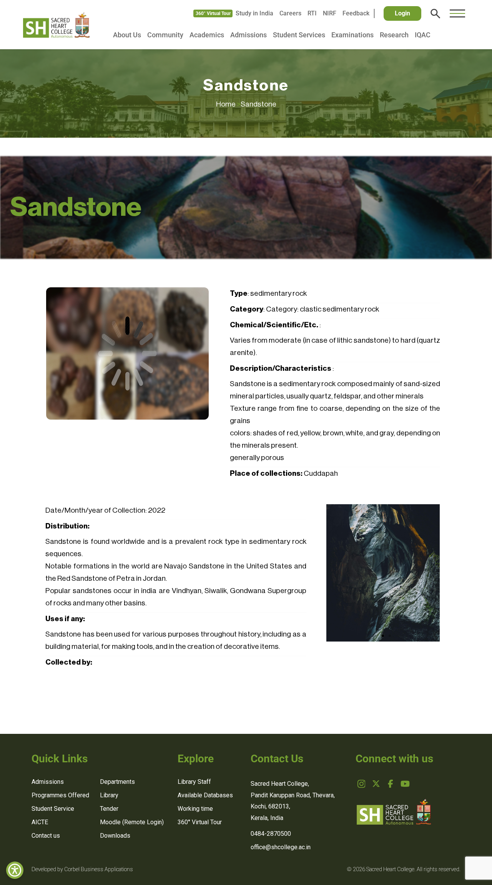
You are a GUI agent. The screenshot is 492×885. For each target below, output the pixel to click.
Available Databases (205, 795)
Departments (117, 781)
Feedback (355, 13)
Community (165, 35)
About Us (127, 35)
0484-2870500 (271, 833)
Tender (109, 808)
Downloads (115, 835)
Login (402, 13)
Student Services (299, 35)
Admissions (248, 35)
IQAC (422, 35)
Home (228, 104)
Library (109, 795)
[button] (376, 636)
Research (394, 35)
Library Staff (194, 781)
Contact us (46, 835)
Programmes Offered (60, 795)
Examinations (352, 35)
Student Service (53, 808)
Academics (206, 35)
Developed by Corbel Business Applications (82, 869)
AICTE (40, 822)
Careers (290, 13)
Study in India (254, 13)
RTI (312, 13)
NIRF (329, 13)
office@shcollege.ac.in (281, 847)
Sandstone (258, 104)
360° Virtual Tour (213, 13)
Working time (195, 808)
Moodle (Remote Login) (132, 822)
